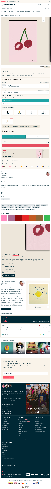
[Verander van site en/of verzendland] (49, 1)
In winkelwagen (26, 145)
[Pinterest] (9, 465)
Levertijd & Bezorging (8, 410)
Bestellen (6, 406)
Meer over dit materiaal (44, 82)
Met (38, 136)
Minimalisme (26, 205)
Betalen (5, 408)
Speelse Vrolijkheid (20, 209)
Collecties (11, 11)
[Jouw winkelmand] (49, 5)
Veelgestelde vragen (8, 404)
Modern (15, 205)
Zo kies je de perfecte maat (43, 90)
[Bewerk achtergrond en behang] (43, 21)
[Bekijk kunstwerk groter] (43, 18)
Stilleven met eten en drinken (8, 209)
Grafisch (38, 205)
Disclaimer (21, 480)
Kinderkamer (4, 207)
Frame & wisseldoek (8, 100)
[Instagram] (7, 465)
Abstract (20, 205)
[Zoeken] (48, 8)
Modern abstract (35, 207)
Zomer (3, 205)
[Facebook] (11, 465)
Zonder (14, 136)
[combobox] (22, 8)
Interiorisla (6, 70)
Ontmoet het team (32, 412)
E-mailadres (5, 370)
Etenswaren (11, 207)
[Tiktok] (15, 465)
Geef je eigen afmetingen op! (13, 95)
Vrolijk (3, 199)
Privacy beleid (39, 480)
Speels (7, 199)
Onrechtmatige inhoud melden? (30, 480)
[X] (13, 465)
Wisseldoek (6, 103)
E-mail (14, 400)
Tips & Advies (36, 11)
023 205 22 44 (19, 398)
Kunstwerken (4, 11)
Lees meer (11, 177)
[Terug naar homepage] (8, 4)
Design (29, 207)
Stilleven (33, 205)
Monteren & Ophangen (9, 411)
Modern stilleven (22, 207)
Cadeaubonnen (7, 413)
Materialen (27, 11)
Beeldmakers (20, 11)
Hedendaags (44, 205)
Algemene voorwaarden (13, 480)
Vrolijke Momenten (30, 209)
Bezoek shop (4, 177)
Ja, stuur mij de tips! (8, 377)
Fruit (16, 207)
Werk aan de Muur (7, 442)
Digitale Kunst (9, 205)
